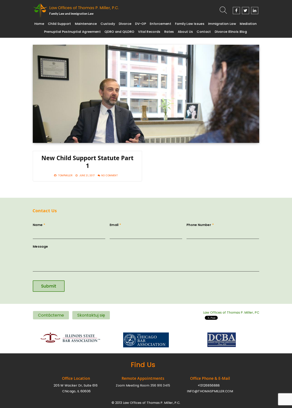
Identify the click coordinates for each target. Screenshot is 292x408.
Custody (108, 23)
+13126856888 (209, 385)
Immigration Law (222, 23)
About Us (185, 31)
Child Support (59, 23)
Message (40, 246)
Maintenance (86, 23)
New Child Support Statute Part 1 (87, 162)
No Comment (109, 175)
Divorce (125, 23)
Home (39, 23)
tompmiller (65, 175)
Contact (204, 31)
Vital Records (149, 31)
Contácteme (51, 315)
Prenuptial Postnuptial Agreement (72, 31)
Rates (169, 31)
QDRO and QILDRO (119, 31)
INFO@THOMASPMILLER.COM (210, 391)
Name (39, 225)
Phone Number (200, 225)
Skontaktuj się (91, 315)
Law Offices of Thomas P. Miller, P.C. (84, 8)
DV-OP (140, 23)
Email (115, 225)
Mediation (248, 23)
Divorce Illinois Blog (231, 31)
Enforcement (160, 23)
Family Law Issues (189, 23)
